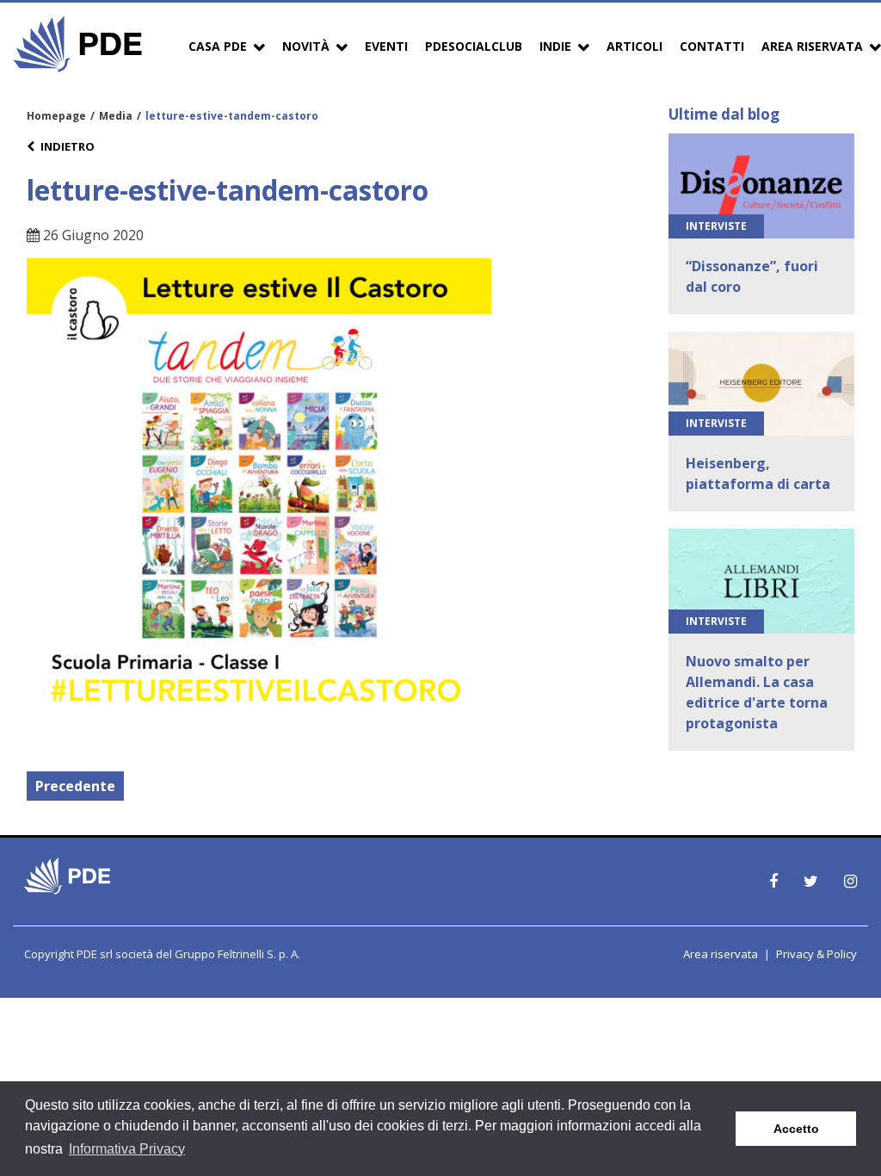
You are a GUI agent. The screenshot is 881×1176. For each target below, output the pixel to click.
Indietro (67, 146)
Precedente (75, 786)
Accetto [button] (796, 1129)
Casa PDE (217, 46)
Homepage (56, 115)
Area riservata (720, 954)
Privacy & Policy (816, 954)
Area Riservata (812, 46)
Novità (306, 46)
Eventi (386, 46)
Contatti (712, 46)
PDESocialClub (473, 46)
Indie (555, 46)
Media (115, 115)
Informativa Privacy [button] (127, 1149)
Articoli (634, 46)
